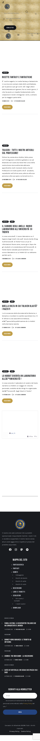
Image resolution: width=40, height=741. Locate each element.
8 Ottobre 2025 (8, 660)
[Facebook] (3, 2)
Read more (7, 107)
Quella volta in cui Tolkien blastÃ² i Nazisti (19, 308)
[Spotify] (12, 2)
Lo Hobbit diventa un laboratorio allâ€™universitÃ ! (19, 377)
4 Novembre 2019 (6, 259)
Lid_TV (13, 433)
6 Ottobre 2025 (8, 676)
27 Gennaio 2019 (6, 327)
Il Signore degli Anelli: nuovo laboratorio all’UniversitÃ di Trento (17, 229)
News (12, 221)
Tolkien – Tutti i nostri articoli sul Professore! (18, 152)
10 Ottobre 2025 (9, 646)
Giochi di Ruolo (9, 618)
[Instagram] (6, 2)
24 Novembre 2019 (6, 179)
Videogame (8, 634)
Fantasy (5, 73)
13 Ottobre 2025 (9, 629)
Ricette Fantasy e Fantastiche (17, 77)
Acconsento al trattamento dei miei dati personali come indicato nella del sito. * (18, 703)
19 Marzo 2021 (6, 101)
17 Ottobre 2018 (6, 395)
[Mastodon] (9, 2)
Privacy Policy (27, 703)
